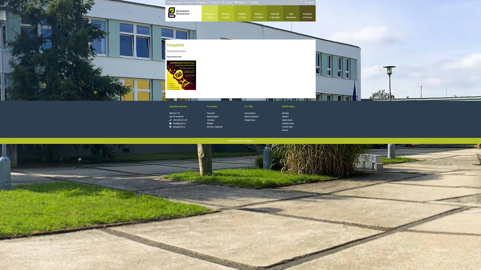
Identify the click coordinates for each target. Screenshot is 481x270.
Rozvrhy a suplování (214, 127)
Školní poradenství (252, 116)
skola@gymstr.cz (179, 123)
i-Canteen (210, 120)
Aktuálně (285, 113)
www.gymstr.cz (179, 127)
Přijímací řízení (288, 123)
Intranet (285, 130)
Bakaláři (210, 123)
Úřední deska (287, 120)
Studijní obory (250, 120)
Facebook (211, 113)
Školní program (213, 116)
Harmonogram (250, 113)
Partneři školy (287, 127)
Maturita (285, 116)
